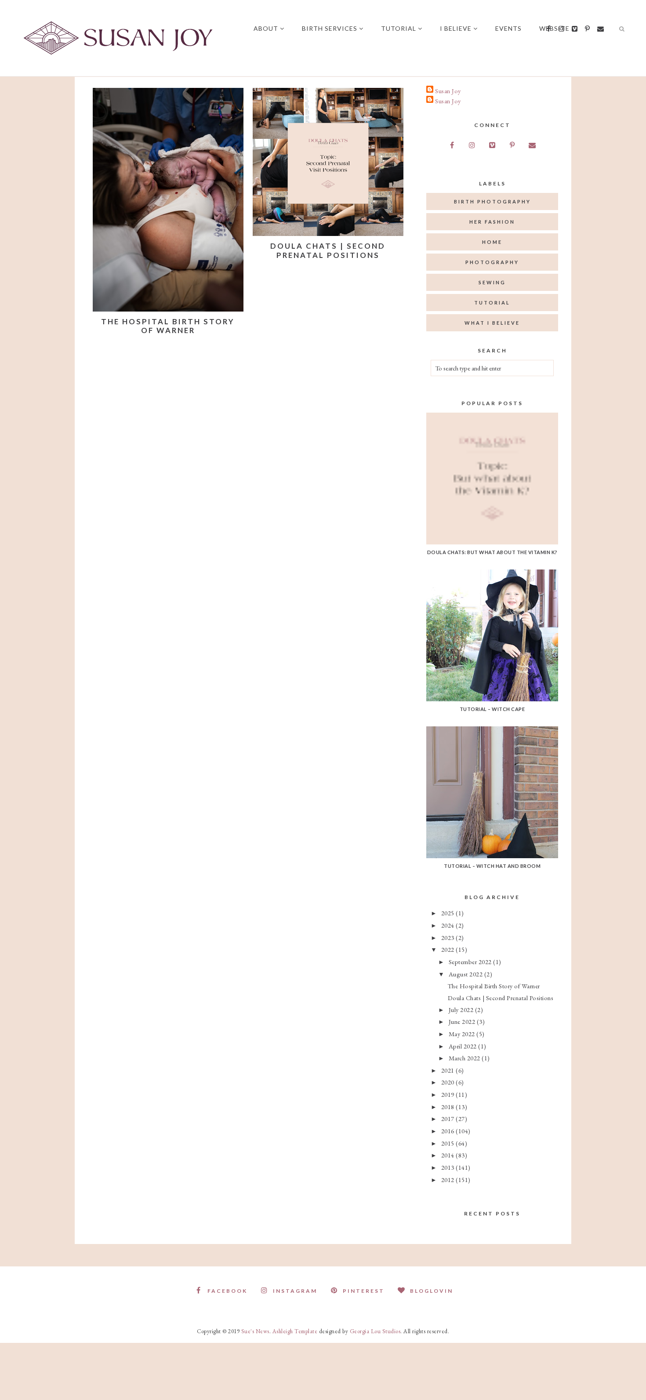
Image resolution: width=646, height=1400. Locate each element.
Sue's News (255, 1331)
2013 (448, 1167)
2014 (448, 1155)
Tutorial (398, 28)
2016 (448, 1131)
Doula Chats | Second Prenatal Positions (327, 250)
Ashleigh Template (295, 1331)
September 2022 (471, 962)
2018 (448, 1107)
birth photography (492, 201)
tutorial (492, 302)
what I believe (492, 323)
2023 (448, 937)
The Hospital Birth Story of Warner (168, 326)
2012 (448, 1179)
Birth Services (329, 28)
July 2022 (462, 1009)
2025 (448, 913)
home (492, 242)
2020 (448, 1082)
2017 (448, 1118)
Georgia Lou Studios (375, 1331)
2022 (448, 949)
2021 (448, 1070)
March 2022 (465, 1058)
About (266, 28)
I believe (456, 28)
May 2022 (463, 1034)
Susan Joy (448, 91)
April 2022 (464, 1046)
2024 (448, 925)
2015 (448, 1143)
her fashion (492, 222)
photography (492, 262)
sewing (492, 282)
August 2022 (466, 974)
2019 (448, 1094)
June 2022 (463, 1021)
